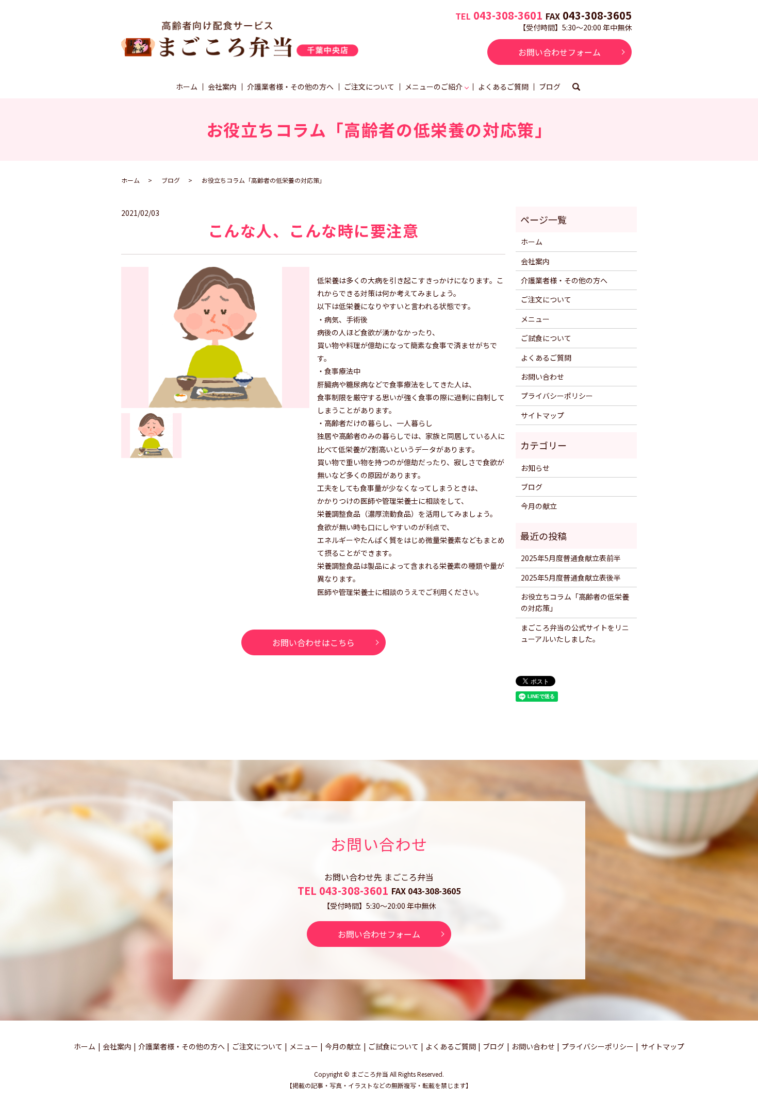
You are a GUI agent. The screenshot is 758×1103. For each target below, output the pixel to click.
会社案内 (222, 86)
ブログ (550, 86)
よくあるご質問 (503, 86)
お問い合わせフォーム (559, 52)
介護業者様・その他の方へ (290, 86)
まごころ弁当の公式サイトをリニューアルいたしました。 (575, 633)
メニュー (535, 319)
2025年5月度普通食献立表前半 (571, 558)
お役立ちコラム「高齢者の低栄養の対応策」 (575, 602)
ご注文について (369, 86)
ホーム (186, 86)
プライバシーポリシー (557, 396)
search (576, 87)
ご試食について (546, 338)
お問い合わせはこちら (313, 642)
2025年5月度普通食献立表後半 (571, 577)
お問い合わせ (542, 376)
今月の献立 (539, 506)
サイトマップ (542, 415)
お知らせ (535, 468)
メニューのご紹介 (434, 86)
